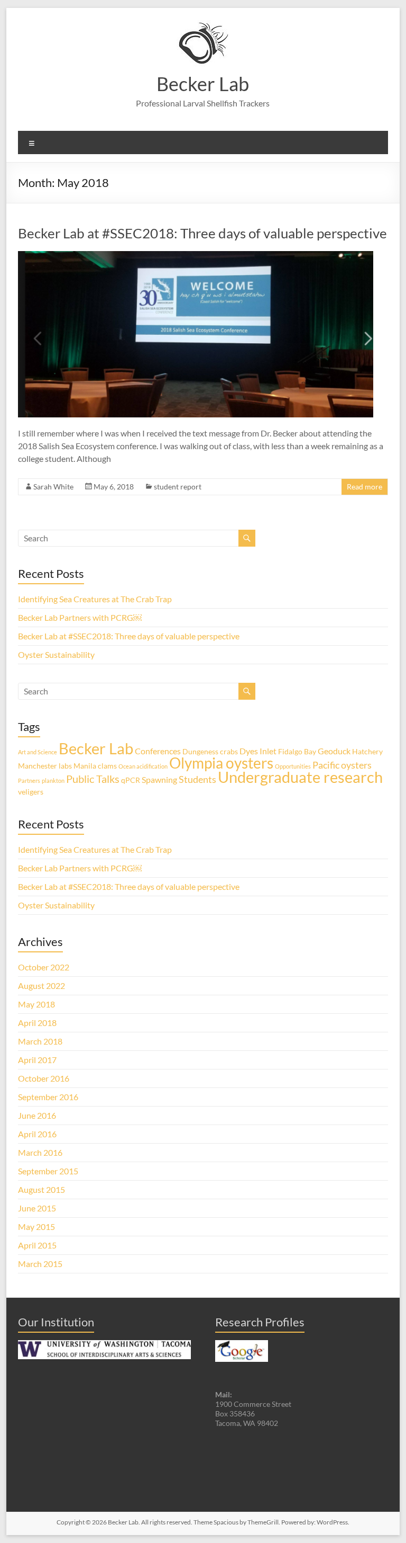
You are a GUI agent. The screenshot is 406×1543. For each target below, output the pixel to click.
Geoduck (334, 751)
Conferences (158, 751)
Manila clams (95, 765)
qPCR (130, 779)
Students (197, 779)
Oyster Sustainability (56, 654)
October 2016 (43, 1078)
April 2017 (37, 1060)
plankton (53, 780)
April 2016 (37, 1134)
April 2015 (37, 1245)
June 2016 (37, 1115)
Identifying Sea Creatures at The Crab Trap (95, 599)
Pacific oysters (342, 765)
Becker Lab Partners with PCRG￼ (80, 617)
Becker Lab (202, 83)
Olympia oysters (221, 763)
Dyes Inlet (257, 751)
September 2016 (48, 1097)
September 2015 (48, 1171)
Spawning (159, 779)
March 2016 (40, 1152)
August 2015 (41, 1189)
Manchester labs (45, 765)
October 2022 (43, 967)
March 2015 (40, 1264)
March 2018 (40, 1041)
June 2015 (37, 1208)
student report (177, 486)
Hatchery (367, 751)
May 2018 (36, 1004)
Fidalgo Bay (297, 751)
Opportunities (293, 766)
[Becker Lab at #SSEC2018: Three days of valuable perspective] (195, 256)
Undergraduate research (300, 777)
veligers (30, 791)
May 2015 (36, 1226)
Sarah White (53, 486)
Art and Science (37, 751)
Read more (364, 486)
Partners (29, 780)
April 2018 (37, 1023)
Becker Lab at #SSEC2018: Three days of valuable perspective (202, 233)
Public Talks (92, 778)
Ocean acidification (143, 766)
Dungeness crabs (210, 751)
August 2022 (41, 985)
